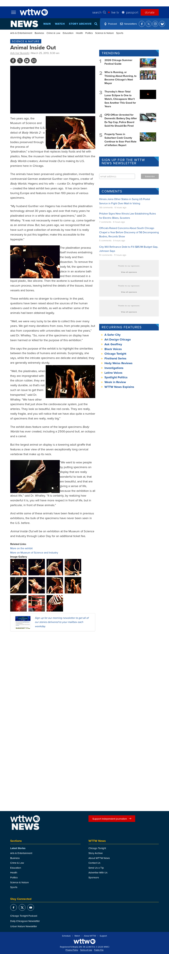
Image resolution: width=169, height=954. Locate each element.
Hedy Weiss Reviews (118, 363)
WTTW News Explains (119, 387)
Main (47, 24)
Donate (149, 12)
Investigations (113, 368)
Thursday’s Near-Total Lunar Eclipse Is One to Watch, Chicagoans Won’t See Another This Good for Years (120, 99)
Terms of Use (86, 950)
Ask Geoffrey (113, 344)
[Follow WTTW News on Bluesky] (162, 24)
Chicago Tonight (115, 353)
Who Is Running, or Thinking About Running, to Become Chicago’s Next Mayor (120, 77)
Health (79, 33)
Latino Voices (113, 373)
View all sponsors (129, 272)
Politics (89, 33)
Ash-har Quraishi (19, 53)
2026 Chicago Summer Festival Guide (118, 62)
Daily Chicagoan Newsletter (25, 921)
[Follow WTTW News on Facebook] (142, 24)
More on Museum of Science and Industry (34, 552)
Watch (60, 24)
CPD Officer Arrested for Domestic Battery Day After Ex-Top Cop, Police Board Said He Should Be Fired (120, 120)
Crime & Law (53, 33)
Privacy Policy (72, 950)
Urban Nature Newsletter (23, 926)
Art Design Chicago (117, 339)
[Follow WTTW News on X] (149, 24)
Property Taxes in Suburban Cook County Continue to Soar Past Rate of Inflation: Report (120, 139)
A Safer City (112, 335)
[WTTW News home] (24, 24)
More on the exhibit (21, 548)
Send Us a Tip (96, 867)
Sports (119, 33)
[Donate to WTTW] (84, 941)
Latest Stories (17, 848)
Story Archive (80, 24)
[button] (18, 567)
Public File (98, 950)
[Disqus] (52, 676)
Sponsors (93, 877)
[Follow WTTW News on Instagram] (155, 24)
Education (68, 33)
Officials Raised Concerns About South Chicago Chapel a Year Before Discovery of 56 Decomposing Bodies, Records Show (129, 232)
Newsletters (130, 23)
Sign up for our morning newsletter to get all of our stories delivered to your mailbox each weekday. (62, 622)
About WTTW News (99, 858)
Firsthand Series (115, 358)
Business (39, 33)
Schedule (66, 936)
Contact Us (94, 863)
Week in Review (115, 382)
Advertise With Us (97, 872)
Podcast (112, 23)
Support (103, 936)
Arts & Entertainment (21, 33)
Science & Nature (104, 33)
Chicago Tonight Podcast (23, 915)
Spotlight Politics (116, 377)
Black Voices (113, 349)
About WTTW (90, 936)
